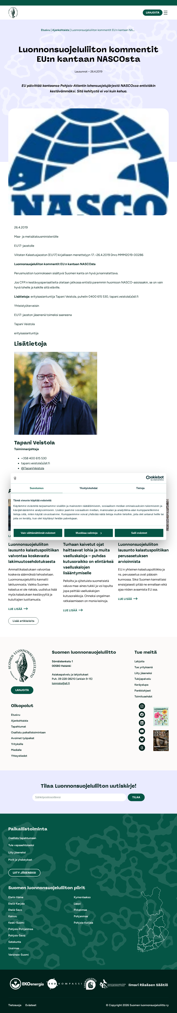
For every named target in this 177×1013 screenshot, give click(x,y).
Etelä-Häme (16, 897)
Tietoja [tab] (140, 488)
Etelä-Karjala (16, 903)
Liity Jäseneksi (24, 872)
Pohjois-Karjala (83, 922)
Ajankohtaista (60, 30)
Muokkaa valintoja (86, 532)
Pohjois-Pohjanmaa (20, 929)
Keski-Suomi (16, 922)
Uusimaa (13, 948)
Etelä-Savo (15, 909)
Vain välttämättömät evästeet (38, 532)
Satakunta (14, 941)
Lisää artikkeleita (23, 621)
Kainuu (12, 916)
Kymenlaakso (82, 897)
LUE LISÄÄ (15, 609)
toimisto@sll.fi (61, 683)
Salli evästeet (139, 532)
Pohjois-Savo (16, 935)
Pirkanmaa (80, 909)
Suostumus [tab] (37, 488)
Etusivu (45, 30)
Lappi (77, 903)
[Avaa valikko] (165, 13)
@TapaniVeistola (32, 468)
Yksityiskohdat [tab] (88, 488)
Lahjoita (152, 12)
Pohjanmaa (81, 916)
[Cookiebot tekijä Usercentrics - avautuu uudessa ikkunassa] (148, 478)
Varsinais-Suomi (18, 954)
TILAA (136, 797)
